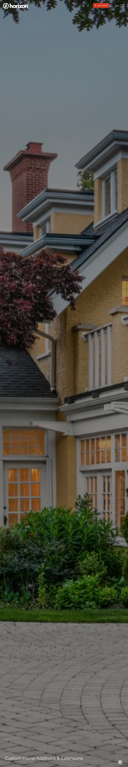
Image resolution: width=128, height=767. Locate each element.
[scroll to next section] (120, 762)
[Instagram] (83, 5)
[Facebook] (88, 5)
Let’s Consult (102, 5)
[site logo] (15, 6)
